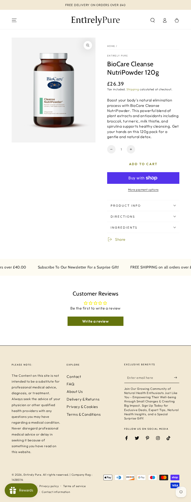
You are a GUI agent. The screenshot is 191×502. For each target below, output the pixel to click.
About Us (75, 391)
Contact (74, 376)
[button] (153, 20)
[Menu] (14, 20)
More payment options (143, 189)
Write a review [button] (95, 321)
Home (111, 46)
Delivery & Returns (83, 399)
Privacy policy (49, 486)
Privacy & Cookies (82, 406)
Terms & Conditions (84, 414)
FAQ (70, 384)
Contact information (56, 492)
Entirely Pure (117, 55)
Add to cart (143, 164)
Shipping (132, 89)
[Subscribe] (176, 378)
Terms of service (74, 486)
